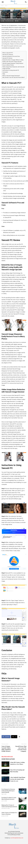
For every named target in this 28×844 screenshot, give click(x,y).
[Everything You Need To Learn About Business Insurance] (22, 799)
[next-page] (5, 785)
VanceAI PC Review (7, 58)
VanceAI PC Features (7, 54)
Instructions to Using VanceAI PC (10, 70)
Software (20, 12)
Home (2, 5)
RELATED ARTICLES (7, 756)
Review (16, 12)
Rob (3, 20)
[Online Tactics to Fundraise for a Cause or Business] (22, 814)
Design (6, 12)
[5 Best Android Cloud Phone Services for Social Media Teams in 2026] (5, 779)
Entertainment (11, 12)
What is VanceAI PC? (7, 52)
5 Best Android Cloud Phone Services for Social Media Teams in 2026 (17, 779)
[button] (26, 2)
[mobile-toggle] (2, 2)
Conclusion (5, 72)
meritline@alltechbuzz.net (17, 837)
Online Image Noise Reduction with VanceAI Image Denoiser (13, 67)
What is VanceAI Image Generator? (11, 75)
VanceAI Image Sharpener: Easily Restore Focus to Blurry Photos (12, 64)
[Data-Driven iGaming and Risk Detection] (5, 771)
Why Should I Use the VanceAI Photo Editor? (13, 77)
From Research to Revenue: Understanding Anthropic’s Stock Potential (8, 791)
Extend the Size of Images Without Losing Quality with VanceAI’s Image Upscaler (12, 60)
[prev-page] (3, 785)
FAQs (3, 73)
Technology (4, 13)
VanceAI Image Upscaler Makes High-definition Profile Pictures (6, 748)
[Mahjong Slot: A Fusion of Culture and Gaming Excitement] (22, 807)
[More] (19, 736)
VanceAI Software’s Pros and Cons (11, 56)
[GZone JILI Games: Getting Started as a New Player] (5, 764)
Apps (6, 5)
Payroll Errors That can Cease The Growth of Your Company (20, 748)
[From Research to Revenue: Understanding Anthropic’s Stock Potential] (22, 791)
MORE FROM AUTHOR (8, 759)
